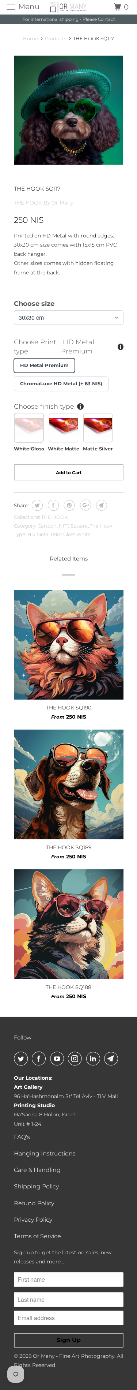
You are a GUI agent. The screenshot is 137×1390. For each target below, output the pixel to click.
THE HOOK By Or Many (43, 202)
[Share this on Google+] (84, 505)
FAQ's (22, 1137)
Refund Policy (34, 1203)
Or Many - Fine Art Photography (73, 1356)
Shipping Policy (36, 1186)
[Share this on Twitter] (36, 505)
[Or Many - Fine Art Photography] (68, 7)
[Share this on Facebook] (52, 505)
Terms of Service (37, 1236)
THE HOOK (54, 517)
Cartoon (47, 526)
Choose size (34, 304)
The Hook (101, 526)
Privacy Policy (33, 1219)
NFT (63, 526)
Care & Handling (37, 1169)
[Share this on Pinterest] (68, 505)
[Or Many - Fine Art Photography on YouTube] (58, 1058)
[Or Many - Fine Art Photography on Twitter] (22, 1058)
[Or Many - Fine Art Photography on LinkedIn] (94, 1058)
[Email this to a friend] (100, 505)
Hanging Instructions (45, 1153)
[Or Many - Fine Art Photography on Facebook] (40, 1058)
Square (79, 526)
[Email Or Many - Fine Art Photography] (112, 1058)
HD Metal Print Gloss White (59, 534)
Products (55, 38)
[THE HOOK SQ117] (68, 110)
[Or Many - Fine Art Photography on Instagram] (76, 1058)
